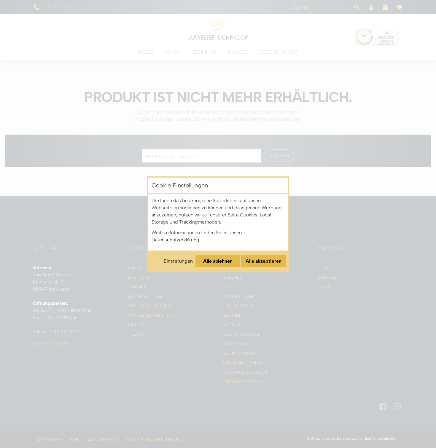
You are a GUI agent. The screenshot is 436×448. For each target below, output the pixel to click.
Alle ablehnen (218, 261)
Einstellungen (178, 261)
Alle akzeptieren (263, 261)
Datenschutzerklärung (175, 240)
